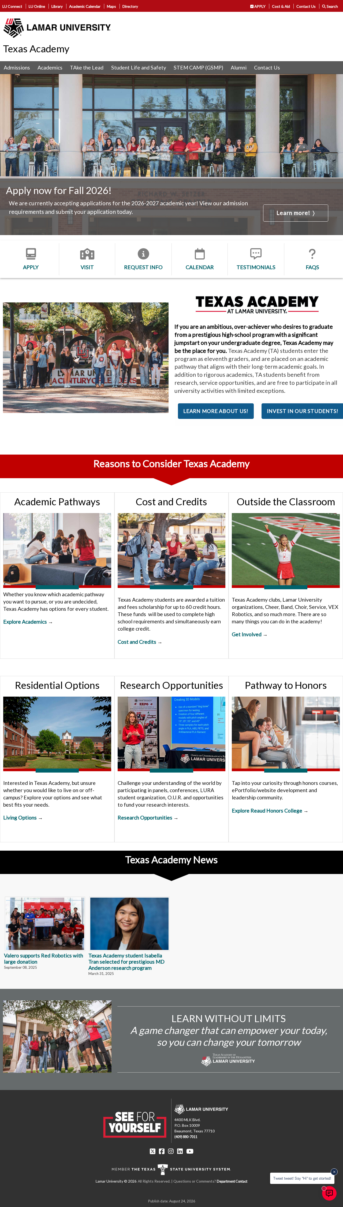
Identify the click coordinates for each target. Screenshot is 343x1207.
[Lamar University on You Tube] (190, 1151)
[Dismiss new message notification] (334, 1171)
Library (57, 6)
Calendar (200, 267)
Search (332, 6)
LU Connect (12, 6)
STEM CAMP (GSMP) (198, 67)
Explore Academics (25, 622)
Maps (111, 6)
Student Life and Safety (138, 67)
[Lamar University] (57, 28)
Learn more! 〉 (296, 212)
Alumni (239, 67)
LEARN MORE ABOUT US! (215, 411)
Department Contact (232, 1181)
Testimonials (256, 267)
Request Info (143, 267)
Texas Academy (36, 48)
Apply (31, 267)
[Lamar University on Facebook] (162, 1151)
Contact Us (306, 6)
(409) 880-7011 (185, 1137)
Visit (87, 267)
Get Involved (247, 634)
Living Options (20, 817)
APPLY (259, 6)
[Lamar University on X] (152, 1151)
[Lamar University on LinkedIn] (180, 1151)
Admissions (17, 67)
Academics (50, 67)
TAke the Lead (86, 67)
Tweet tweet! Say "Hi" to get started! (302, 1178)
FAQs (312, 267)
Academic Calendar (84, 6)
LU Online (37, 6)
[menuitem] (17, 67)
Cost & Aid (281, 6)
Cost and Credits (137, 642)
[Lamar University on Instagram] (171, 1151)
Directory (130, 6)
